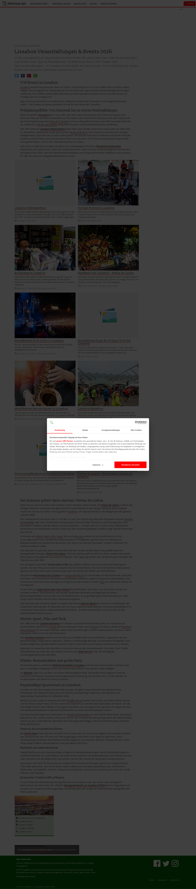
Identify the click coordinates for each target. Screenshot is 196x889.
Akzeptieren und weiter (130, 465)
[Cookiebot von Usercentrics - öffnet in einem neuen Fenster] (137, 422)
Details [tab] (85, 430)
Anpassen (96, 465)
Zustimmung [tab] (60, 430)
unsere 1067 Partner (64, 441)
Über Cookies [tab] (136, 430)
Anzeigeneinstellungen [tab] (111, 430)
